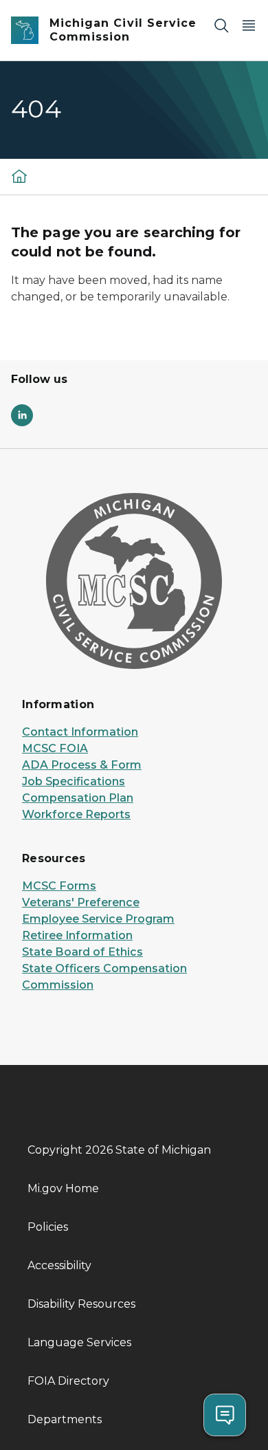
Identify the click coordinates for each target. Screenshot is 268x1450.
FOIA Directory (68, 1380)
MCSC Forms (59, 885)
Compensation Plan (77, 797)
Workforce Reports (76, 814)
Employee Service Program (98, 918)
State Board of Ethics (82, 951)
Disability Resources (81, 1303)
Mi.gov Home (63, 1188)
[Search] (221, 25)
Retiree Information (77, 935)
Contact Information (80, 731)
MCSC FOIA (55, 748)
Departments (64, 1419)
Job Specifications (73, 781)
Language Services (79, 1342)
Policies (47, 1226)
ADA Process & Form (82, 764)
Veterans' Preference (80, 902)
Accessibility (59, 1265)
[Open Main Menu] (249, 25)
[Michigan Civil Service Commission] (19, 176)
